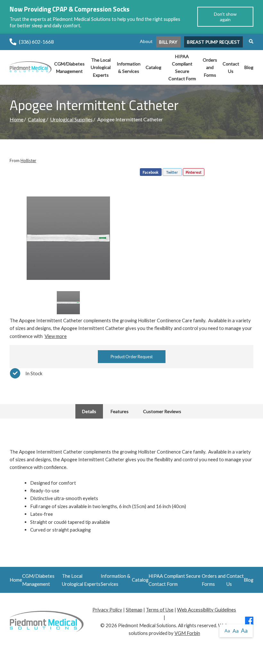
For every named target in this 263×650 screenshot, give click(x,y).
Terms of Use (160, 609)
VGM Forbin (187, 633)
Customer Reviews (162, 411)
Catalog (153, 67)
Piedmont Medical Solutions (147, 625)
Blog (248, 67)
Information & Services (128, 67)
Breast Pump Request (213, 42)
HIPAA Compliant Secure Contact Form (182, 67)
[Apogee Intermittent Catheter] (68, 238)
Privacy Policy (107, 609)
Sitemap (134, 609)
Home (16, 119)
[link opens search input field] (248, 41)
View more (56, 336)
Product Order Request (132, 356)
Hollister (28, 160)
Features (120, 411)
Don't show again (225, 16)
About (146, 41)
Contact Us (231, 67)
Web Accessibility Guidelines (206, 609)
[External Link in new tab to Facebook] (249, 622)
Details (89, 411)
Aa (227, 630)
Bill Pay (168, 42)
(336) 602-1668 (36, 42)
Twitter (172, 172)
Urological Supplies (71, 119)
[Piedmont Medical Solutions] (31, 67)
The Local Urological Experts (101, 67)
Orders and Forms (210, 67)
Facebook (150, 172)
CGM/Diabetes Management (69, 67)
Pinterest (193, 172)
